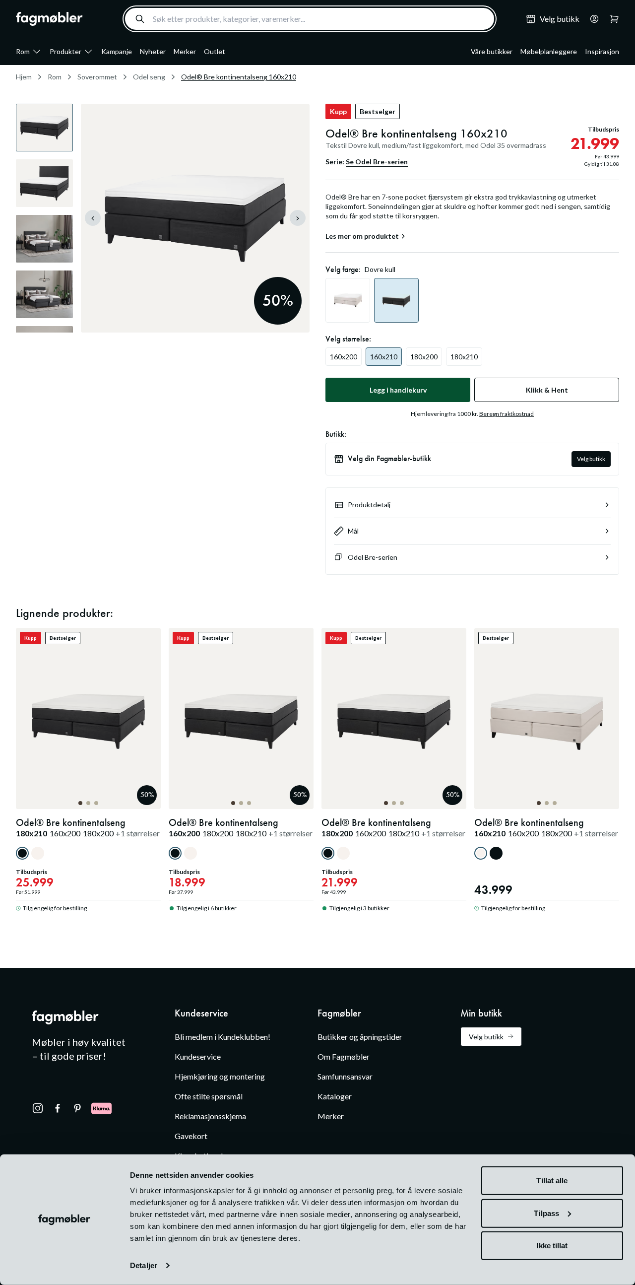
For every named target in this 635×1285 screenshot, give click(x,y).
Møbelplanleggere (548, 51)
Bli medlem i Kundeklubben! (222, 1036)
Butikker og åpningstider (360, 1036)
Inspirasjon (602, 51)
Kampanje (116, 51)
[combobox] (309, 19)
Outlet (214, 51)
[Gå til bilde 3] (96, 803)
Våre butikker (491, 51)
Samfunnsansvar (345, 1076)
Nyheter (153, 51)
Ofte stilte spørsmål (209, 1096)
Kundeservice (198, 1056)
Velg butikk (591, 459)
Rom (23, 51)
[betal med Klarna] (101, 1108)
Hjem (24, 76)
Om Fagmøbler (344, 1056)
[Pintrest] (77, 1108)
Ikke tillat (552, 1245)
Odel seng (149, 76)
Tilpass (546, 1213)
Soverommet (97, 76)
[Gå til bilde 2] (88, 803)
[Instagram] (38, 1108)
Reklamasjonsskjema (210, 1116)
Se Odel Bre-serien (377, 161)
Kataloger (335, 1096)
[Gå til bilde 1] (80, 803)
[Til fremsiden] (49, 19)
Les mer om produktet (362, 236)
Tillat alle (552, 1180)
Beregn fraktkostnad (506, 413)
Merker (185, 51)
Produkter (65, 51)
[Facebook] (58, 1108)
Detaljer (143, 1265)
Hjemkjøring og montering (220, 1076)
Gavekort (191, 1136)
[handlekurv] (591, 19)
